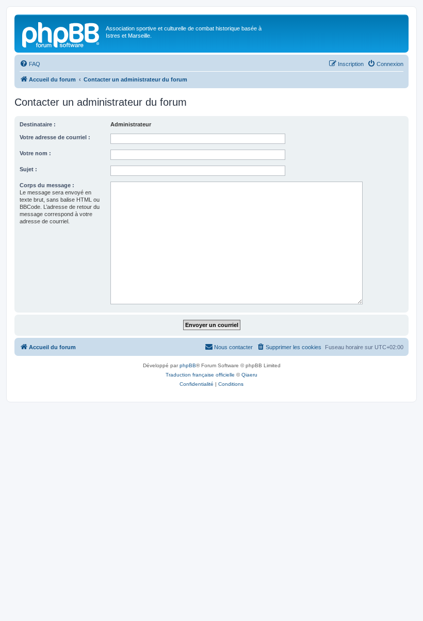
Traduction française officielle (200, 375)
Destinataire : (38, 124)
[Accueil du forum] (61, 33)
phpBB (188, 365)
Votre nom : (35, 153)
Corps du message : (47, 185)
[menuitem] (30, 64)
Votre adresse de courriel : (55, 137)
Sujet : (28, 169)
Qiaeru (249, 375)
